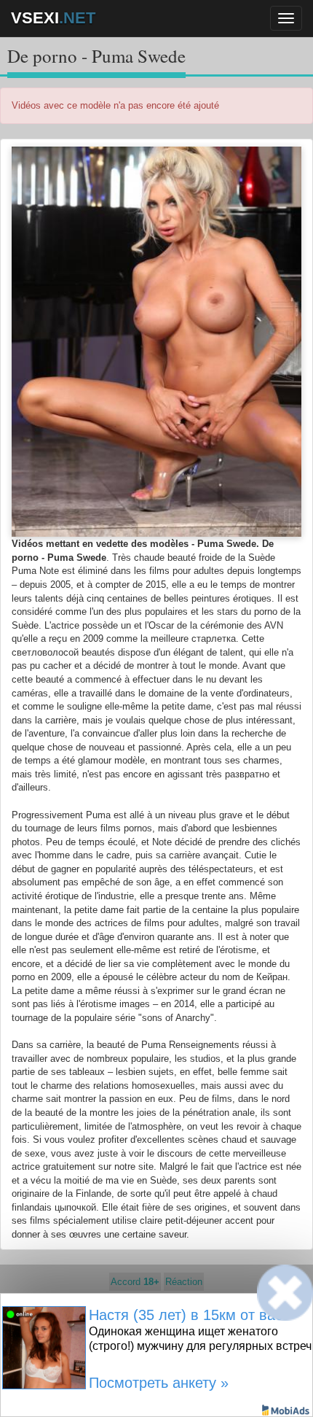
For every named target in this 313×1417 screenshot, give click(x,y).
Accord (135, 1281)
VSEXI (53, 18)
